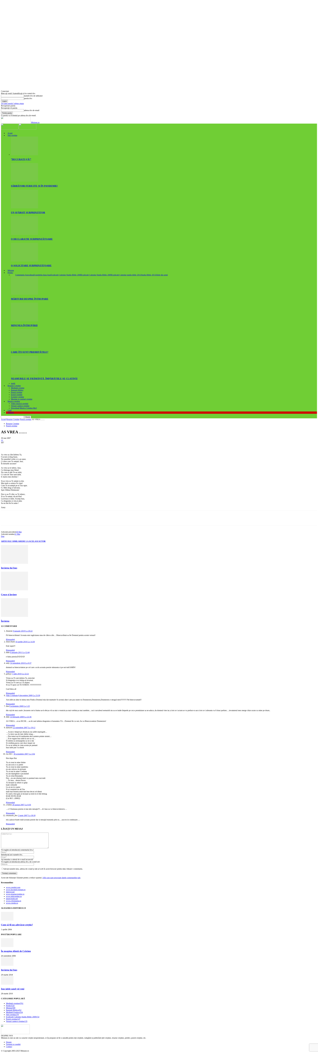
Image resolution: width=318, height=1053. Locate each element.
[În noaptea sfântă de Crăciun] (7, 946)
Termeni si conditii (13, 1044)
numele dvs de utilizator (33, 96)
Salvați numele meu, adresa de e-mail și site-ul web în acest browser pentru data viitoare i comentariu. (43, 869)
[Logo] (10, 129)
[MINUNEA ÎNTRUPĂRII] (24, 321)
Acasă (10, 133)
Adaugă (11, 412)
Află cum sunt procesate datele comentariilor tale (61, 878)
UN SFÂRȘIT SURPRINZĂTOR (28, 212)
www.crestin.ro (12, 903)
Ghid (10, 410)
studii (13, 383)
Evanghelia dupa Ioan (42, 275)
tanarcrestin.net (12, 899)
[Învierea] (14, 616)
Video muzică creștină (19, 404)
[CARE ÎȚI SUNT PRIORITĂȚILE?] (24, 347)
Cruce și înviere (9, 594)
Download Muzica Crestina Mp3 (24, 408)
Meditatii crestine (17, 388)
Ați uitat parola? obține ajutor (12, 103)
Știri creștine (12, 135)
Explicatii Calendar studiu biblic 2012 (126, 275)
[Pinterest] (23, 446)
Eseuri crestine (16, 395)
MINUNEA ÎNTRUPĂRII (24, 325)
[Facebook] (5, 446)
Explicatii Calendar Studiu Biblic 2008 (66, 275)
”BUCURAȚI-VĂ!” (21, 159)
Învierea (5, 621)
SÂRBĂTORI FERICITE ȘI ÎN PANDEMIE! (34, 186)
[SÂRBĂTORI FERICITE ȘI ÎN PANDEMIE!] (24, 181)
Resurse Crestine (14, 386)
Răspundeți (10, 639)
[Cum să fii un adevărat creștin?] (7, 920)
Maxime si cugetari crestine (21, 399)
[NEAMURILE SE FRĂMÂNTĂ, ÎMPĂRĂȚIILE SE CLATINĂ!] (24, 374)
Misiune (11, 270)
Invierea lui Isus (9, 568)
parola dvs (28, 98)
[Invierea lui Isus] (14, 563)
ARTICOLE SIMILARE (11, 541)
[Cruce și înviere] (14, 590)
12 (2, 440)
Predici (10, 273)
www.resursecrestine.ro (15, 894)
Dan (2, 536)
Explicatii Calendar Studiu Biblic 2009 (96, 275)
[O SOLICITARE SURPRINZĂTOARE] (24, 261)
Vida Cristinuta (12, 695)
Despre (9, 1042)
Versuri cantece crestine (20, 406)
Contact (9, 1047)
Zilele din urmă (162, 275)
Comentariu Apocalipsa (24, 275)
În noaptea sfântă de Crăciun (16, 951)
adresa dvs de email (31, 110)
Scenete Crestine (17, 397)
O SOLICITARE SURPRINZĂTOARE (31, 265)
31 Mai (17, 534)
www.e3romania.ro (13, 901)
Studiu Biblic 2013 (148, 275)
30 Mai (19, 532)
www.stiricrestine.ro (14, 896)
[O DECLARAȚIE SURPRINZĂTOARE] (24, 234)
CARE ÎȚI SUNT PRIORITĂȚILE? (29, 352)
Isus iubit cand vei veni (12, 989)
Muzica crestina (14, 401)
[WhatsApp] (32, 446)
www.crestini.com (13, 887)
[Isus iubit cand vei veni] (7, 984)
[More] (41, 446)
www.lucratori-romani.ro (15, 890)
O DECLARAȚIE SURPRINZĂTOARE (32, 239)
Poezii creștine (16, 392)
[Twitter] (14, 446)
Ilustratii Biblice (17, 390)
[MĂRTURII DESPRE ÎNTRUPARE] (24, 294)
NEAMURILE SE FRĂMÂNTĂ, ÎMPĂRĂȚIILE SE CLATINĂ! (44, 378)
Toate (13, 275)
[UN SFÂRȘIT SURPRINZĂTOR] (24, 208)
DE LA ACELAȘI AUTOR (34, 541)
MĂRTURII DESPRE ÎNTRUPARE (29, 299)
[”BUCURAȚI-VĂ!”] (24, 154)
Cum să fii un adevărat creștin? (17, 924)
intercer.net (10, 892)
